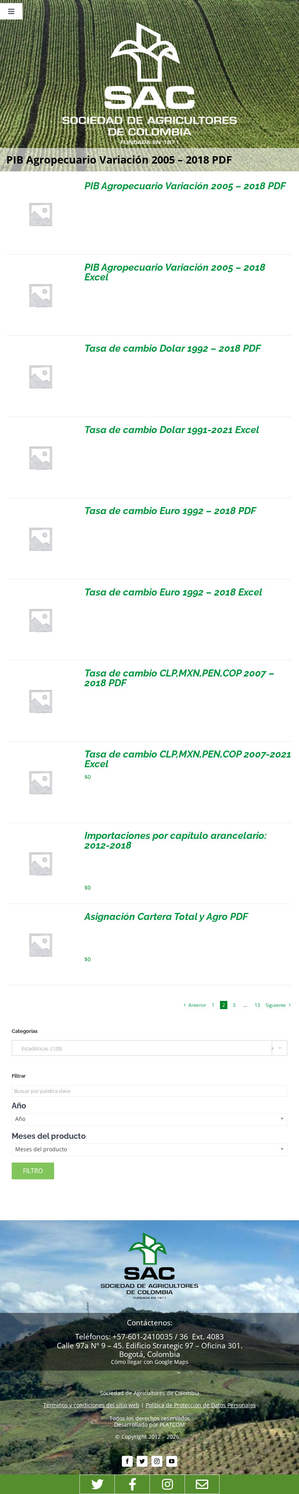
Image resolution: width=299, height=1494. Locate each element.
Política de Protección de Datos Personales (201, 1405)
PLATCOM (172, 1424)
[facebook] (127, 1461)
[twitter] (142, 1461)
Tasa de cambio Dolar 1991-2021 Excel (171, 429)
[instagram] (156, 1461)
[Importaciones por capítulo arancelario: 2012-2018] (40, 833)
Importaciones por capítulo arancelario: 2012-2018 (175, 840)
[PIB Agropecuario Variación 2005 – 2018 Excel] (40, 265)
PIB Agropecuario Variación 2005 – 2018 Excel (175, 272)
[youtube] (171, 1461)
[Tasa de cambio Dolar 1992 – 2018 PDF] (40, 346)
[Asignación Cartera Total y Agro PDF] (40, 914)
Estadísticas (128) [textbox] (146, 1048)
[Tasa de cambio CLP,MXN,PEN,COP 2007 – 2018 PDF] (40, 671)
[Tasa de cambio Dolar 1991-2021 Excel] (40, 428)
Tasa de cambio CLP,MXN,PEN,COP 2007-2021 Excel (187, 759)
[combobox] (149, 1048)
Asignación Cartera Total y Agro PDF (166, 916)
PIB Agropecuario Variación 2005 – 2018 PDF (185, 186)
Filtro (33, 1170)
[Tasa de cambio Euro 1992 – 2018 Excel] (40, 590)
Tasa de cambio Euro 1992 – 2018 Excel (173, 592)
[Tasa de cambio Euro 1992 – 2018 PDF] (40, 509)
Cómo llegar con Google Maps (149, 1361)
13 (257, 1005)
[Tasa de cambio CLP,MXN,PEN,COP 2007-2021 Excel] (40, 752)
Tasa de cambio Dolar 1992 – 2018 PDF (172, 348)
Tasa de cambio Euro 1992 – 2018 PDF (170, 510)
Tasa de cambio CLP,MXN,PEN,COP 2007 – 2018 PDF (179, 678)
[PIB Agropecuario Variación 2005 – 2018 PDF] (40, 184)
